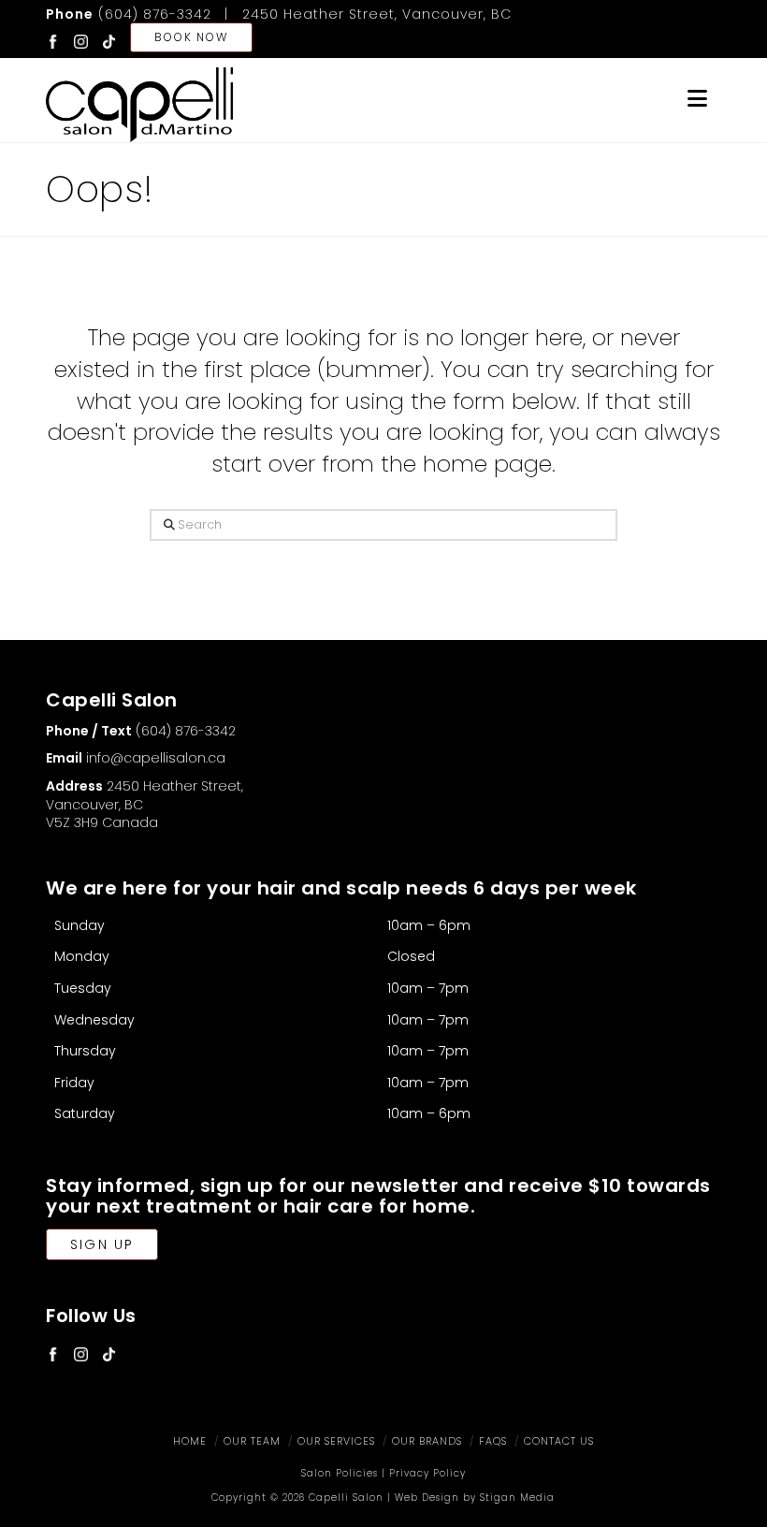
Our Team (252, 1440)
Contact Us (559, 1440)
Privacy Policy (427, 1473)
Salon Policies (339, 1473)
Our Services (336, 1440)
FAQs (493, 1440)
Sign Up (102, 1244)
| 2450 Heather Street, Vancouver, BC (363, 14)
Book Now (190, 37)
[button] (697, 99)
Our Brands (427, 1440)
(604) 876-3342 (128, 14)
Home (190, 1440)
